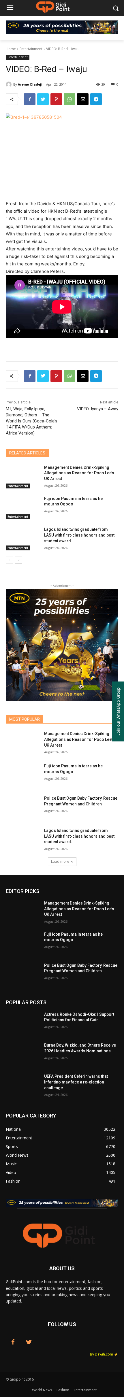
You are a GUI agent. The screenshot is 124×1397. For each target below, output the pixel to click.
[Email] (83, 99)
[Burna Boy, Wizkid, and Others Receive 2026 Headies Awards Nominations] (23, 1054)
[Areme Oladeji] (9, 84)
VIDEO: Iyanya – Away (97, 408)
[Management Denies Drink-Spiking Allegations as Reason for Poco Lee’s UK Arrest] (23, 476)
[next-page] (18, 560)
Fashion (63, 1389)
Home (11, 48)
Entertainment (31, 48)
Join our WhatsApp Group (118, 711)
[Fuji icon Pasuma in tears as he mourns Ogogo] (23, 508)
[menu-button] (10, 8)
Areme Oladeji (30, 84)
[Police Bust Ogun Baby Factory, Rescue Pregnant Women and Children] (23, 807)
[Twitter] (43, 99)
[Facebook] (29, 99)
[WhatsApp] (69, 99)
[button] (115, 8)
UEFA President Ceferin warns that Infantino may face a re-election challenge (76, 1082)
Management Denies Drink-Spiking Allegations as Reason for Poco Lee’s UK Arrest (79, 473)
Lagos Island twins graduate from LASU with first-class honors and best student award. (79, 535)
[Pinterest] (56, 99)
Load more (60, 861)
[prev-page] (9, 560)
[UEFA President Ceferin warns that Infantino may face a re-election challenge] (23, 1085)
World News (42, 1389)
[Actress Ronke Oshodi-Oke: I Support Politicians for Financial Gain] (23, 1023)
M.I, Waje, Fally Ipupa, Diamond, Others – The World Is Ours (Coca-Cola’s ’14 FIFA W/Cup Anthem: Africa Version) (31, 421)
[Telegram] (96, 99)
